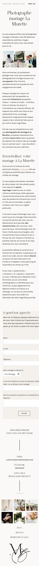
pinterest (26, 476)
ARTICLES (19, 532)
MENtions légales (20, 537)
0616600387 (19, 468)
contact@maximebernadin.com (19, 460)
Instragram (14, 476)
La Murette (24, 169)
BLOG (19, 528)
